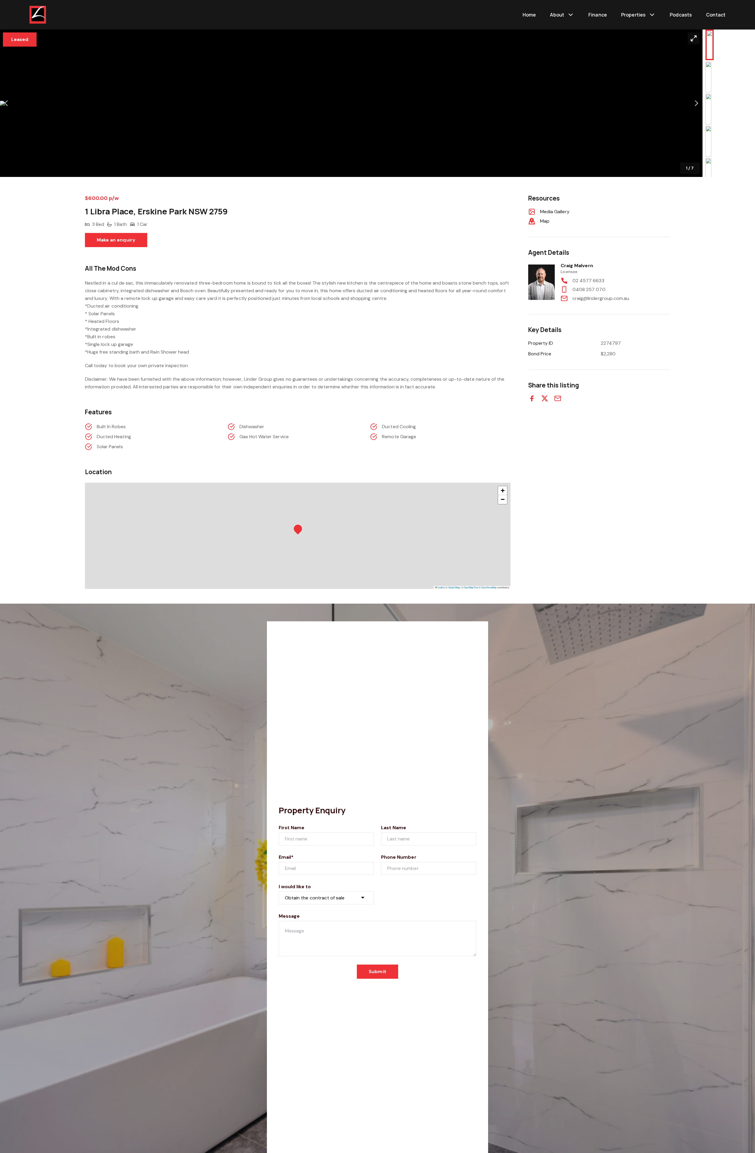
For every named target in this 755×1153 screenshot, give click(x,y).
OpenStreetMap (489, 587)
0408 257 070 (588, 289)
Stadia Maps (454, 587)
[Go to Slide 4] (708, 141)
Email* (286, 857)
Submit (377, 971)
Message (289, 916)
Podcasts (681, 15)
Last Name (393, 827)
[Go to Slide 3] (708, 109)
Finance (597, 15)
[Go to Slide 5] (708, 173)
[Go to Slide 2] (708, 77)
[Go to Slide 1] (709, 44)
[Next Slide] (696, 103)
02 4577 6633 (588, 280)
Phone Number (398, 857)
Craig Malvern (577, 265)
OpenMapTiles (471, 587)
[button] (351, 103)
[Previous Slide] (6, 103)
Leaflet (440, 587)
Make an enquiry (116, 240)
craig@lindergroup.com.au (600, 298)
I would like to (295, 886)
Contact (716, 15)
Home (529, 15)
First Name (292, 827)
